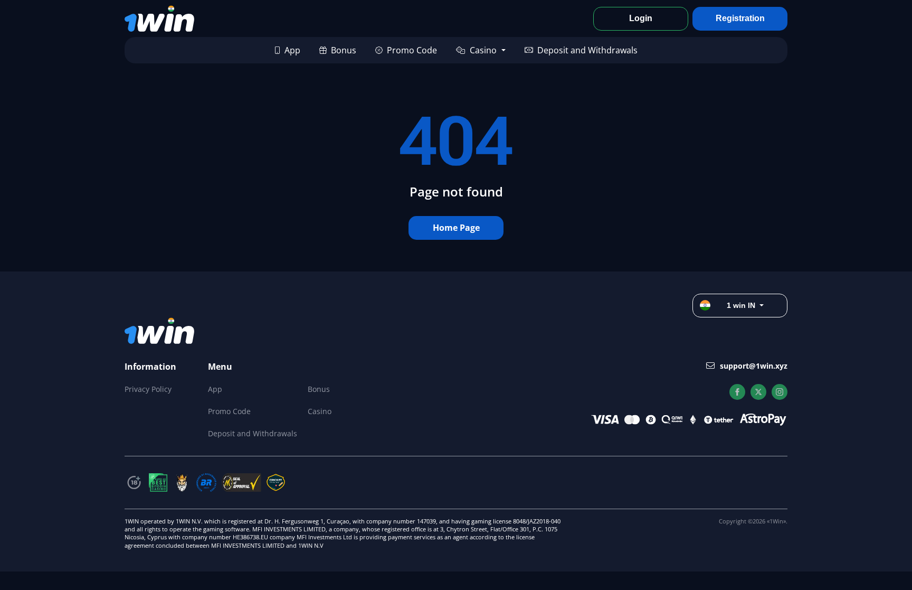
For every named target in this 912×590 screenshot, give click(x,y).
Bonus (343, 50)
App (292, 50)
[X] (758, 392)
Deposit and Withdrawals (587, 50)
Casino (483, 50)
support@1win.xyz (753, 366)
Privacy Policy (148, 389)
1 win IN (741, 305)
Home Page (456, 227)
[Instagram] (779, 392)
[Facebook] (737, 392)
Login (640, 18)
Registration (740, 18)
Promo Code (412, 50)
